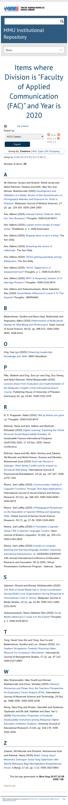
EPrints (31, 799)
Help (64, 799)
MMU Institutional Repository (23, 33)
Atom (53, 134)
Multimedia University (9, 800)
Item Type (37, 151)
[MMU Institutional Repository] (24, 15)
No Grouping (52, 151)
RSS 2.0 (51, 142)
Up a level (22, 126)
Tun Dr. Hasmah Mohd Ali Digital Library (46, 799)
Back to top (9, 785)
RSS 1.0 (51, 138)
